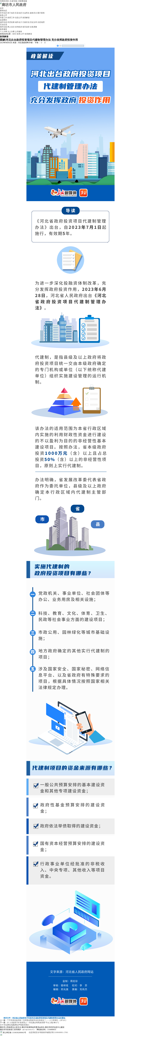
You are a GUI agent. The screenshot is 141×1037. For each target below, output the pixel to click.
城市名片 (18, 22)
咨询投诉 (18, 27)
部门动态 (11, 13)
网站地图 (10, 1025)
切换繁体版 (22, 1)
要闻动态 (3, 11)
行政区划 (26, 22)
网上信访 (11, 27)
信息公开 (18, 17)
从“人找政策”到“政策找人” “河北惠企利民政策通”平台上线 (30, 1022)
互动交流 (3, 24)
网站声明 (18, 1025)
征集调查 (33, 27)
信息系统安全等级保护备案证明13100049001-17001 (48, 1032)
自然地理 (41, 22)
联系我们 (25, 1025)
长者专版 (13, 1)
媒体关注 (33, 13)
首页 (2, 8)
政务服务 (3, 29)
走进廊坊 (3, 20)
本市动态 (3, 13)
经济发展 (11, 22)
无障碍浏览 (4, 1)
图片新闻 (41, 13)
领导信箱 (3, 27)
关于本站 (3, 1025)
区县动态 (18, 13)
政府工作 (11, 17)
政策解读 (26, 17)
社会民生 (26, 13)
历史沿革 (33, 22)
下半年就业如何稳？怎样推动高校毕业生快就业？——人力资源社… (33, 1020)
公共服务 (18, 31)
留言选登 (26, 27)
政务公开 (3, 15)
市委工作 (3, 17)
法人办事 (11, 31)
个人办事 (3, 31)
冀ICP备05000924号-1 (28, 1029)
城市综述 (3, 22)
